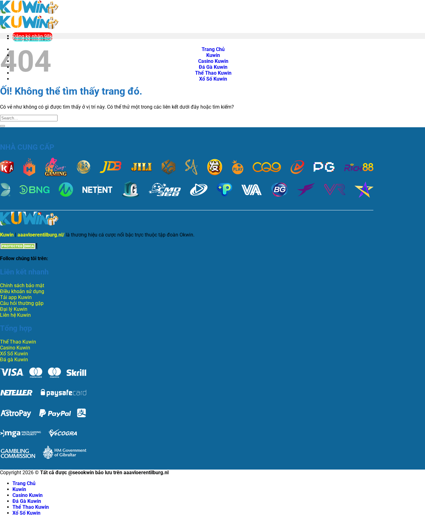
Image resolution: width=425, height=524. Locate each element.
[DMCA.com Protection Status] (18, 247)
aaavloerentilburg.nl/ (40, 235)
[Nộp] (2, 126)
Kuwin (7, 235)
